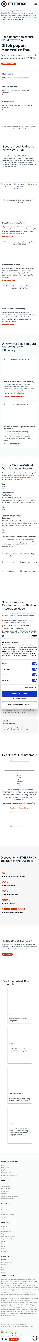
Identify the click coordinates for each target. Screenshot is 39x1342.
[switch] (34, 669)
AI (2, 1183)
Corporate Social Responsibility (10, 1239)
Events (3, 1241)
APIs (2, 1165)
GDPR (27, 1326)
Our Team (4, 1251)
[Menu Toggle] (35, 4)
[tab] (19, 765)
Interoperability (5, 1191)
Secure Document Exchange (9, 1196)
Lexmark (3, 1217)
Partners (3, 1249)
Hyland (3, 1212)
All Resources (5, 1229)
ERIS (3, 1170)
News (3, 1246)
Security (3, 1193)
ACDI (2, 1207)
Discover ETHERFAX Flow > (13, 444)
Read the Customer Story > (19, 808)
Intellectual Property (7, 1326)
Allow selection (19, 699)
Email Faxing (5, 1168)
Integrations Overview (7, 1214)
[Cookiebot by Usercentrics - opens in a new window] (29, 636)
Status (3, 1272)
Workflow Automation (7, 1198)
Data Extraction (5, 1188)
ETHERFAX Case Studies (8, 1236)
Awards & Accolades (7, 1231)
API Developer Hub (6, 1262)
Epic (2, 1209)
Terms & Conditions (19, 1326)
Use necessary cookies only (19, 704)
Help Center (4, 1265)
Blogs (3, 1234)
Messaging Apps (6, 1173)
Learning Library (6, 1244)
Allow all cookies (19, 693)
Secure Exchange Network (9, 1175)
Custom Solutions (6, 1186)
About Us (4, 1226)
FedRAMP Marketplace (27, 1313)
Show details (29, 687)
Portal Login (4, 1270)
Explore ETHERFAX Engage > (14, 396)
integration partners (27, 613)
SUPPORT (4, 1260)
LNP (2, 1267)
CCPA (31, 1326)
